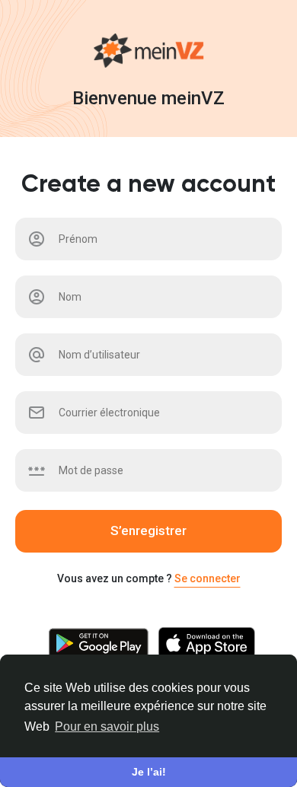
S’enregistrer (148, 530)
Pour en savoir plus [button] (107, 726)
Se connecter (207, 578)
